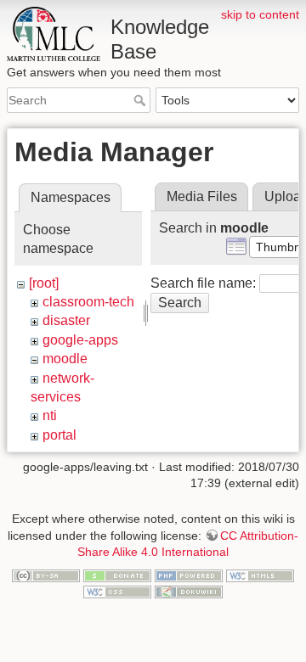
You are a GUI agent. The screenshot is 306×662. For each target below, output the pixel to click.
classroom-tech (88, 302)
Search (141, 100)
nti (49, 415)
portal (59, 435)
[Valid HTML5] (260, 574)
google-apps (80, 340)
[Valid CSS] (117, 591)
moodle (65, 358)
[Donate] (117, 574)
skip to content (260, 14)
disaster (66, 320)
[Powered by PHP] (189, 574)
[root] (44, 283)
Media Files (202, 196)
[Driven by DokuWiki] (189, 591)
